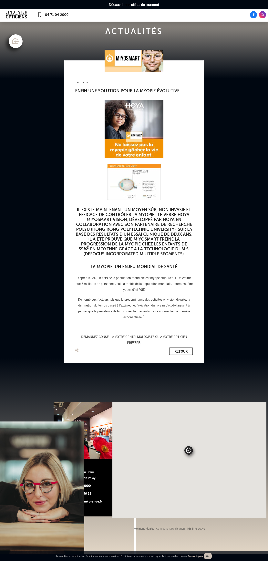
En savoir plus (195, 556)
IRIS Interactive (196, 528)
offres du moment (145, 4)
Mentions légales (144, 528)
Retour (181, 351)
